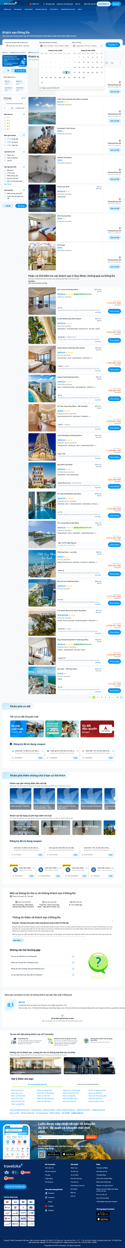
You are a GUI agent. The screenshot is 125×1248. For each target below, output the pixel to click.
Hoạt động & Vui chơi (77, 1185)
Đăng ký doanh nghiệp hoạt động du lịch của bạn (107, 1190)
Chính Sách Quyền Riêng (104, 1178)
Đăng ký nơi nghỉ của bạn (104, 1185)
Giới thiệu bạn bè (101, 1171)
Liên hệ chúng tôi (50, 1171)
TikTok (50, 1202)
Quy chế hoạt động (102, 1198)
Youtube (50, 1206)
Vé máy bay (74, 1171)
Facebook (51, 1193)
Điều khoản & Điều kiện (103, 1182)
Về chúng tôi (49, 1182)
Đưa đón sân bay (76, 1178)
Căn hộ (73, 1196)
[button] (104, 4)
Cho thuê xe (74, 1182)
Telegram (51, 1210)
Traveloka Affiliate (102, 1168)
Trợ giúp (47, 1175)
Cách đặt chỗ (49, 1168)
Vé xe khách (75, 1175)
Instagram (51, 1197)
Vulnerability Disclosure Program (106, 1201)
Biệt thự (73, 1192)
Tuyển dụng (49, 1178)
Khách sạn (74, 1168)
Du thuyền (74, 1189)
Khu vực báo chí (101, 1194)
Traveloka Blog (101, 1175)
